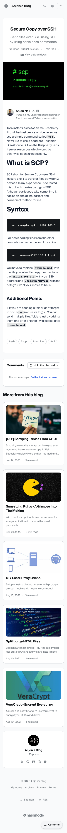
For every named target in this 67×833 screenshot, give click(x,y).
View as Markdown (35, 55)
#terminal (38, 341)
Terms (52, 788)
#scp (24, 341)
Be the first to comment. (44, 377)
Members (16, 788)
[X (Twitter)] (33, 111)
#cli (52, 341)
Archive (29, 788)
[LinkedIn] (37, 111)
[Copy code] (56, 222)
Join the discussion (46, 365)
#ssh (12, 341)
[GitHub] (28, 762)
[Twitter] (22, 762)
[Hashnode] (45, 762)
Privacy (41, 788)
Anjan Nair (23, 111)
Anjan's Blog (21, 6)
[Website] (39, 762)
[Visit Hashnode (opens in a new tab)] (33, 815)
